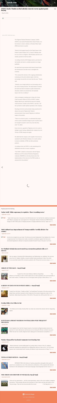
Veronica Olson (31, 397)
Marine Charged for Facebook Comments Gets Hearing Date (20, 340)
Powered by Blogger (29, 394)
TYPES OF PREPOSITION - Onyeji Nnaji (14, 357)
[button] (55, 9)
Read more (53, 225)
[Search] (55, 3)
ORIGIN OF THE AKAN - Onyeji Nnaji (13, 268)
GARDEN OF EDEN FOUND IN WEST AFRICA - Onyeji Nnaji (20, 285)
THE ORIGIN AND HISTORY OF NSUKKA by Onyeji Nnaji (19, 375)
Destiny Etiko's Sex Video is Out (11, 303)
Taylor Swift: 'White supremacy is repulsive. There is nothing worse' (23, 212)
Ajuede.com (12, 2)
